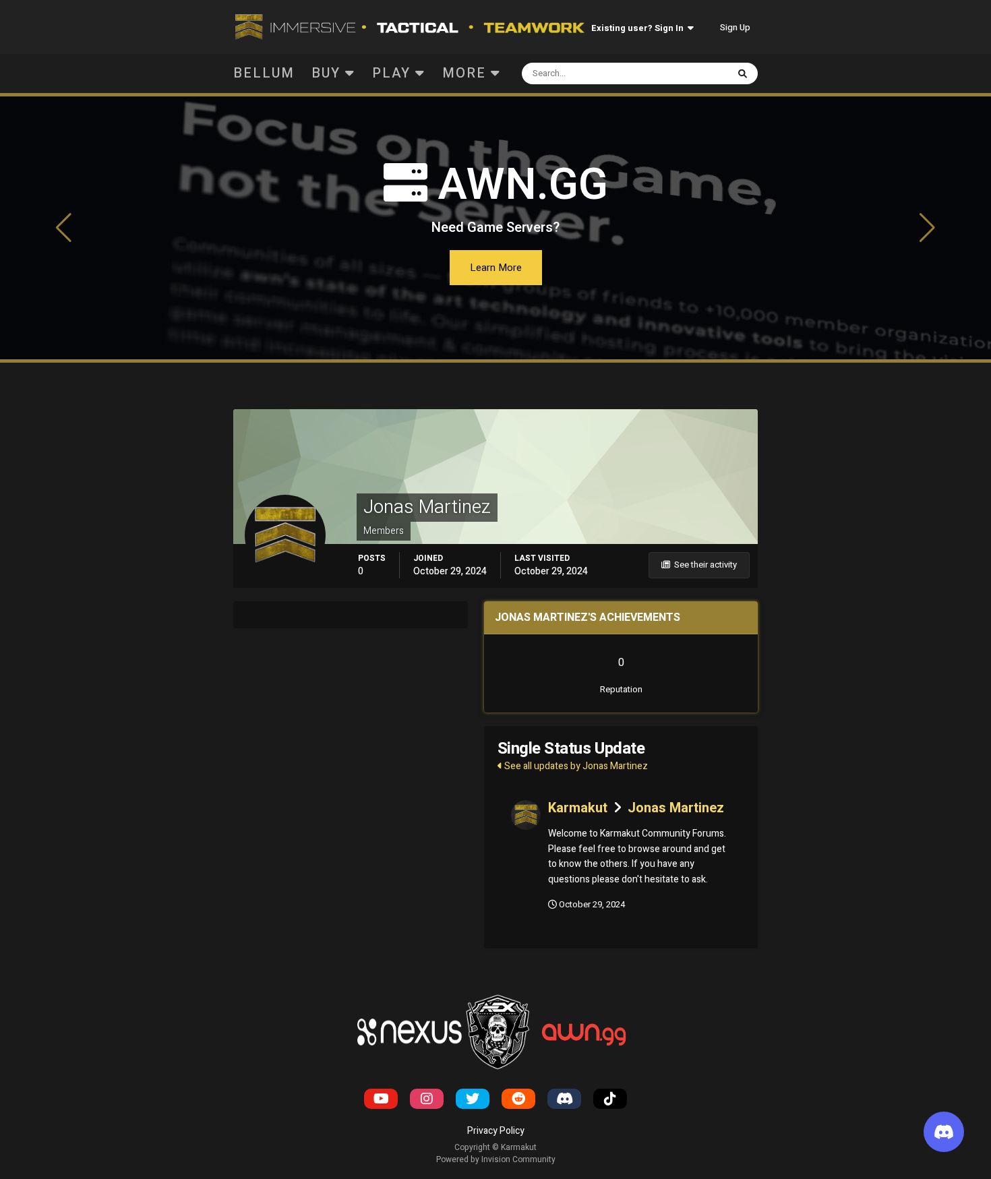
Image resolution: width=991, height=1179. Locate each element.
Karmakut (577, 808)
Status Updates (680, 73)
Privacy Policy (495, 1131)
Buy (328, 73)
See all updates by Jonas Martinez (575, 766)
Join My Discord (496, 267)
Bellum (264, 73)
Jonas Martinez (676, 808)
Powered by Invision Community (495, 1159)
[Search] (742, 73)
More (464, 73)
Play (393, 73)
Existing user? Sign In (639, 28)
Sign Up (735, 27)
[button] (64, 228)
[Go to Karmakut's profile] (526, 815)
